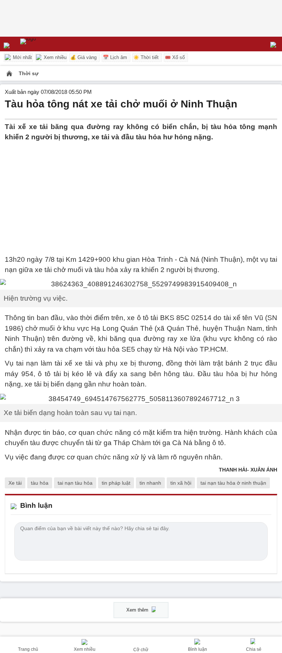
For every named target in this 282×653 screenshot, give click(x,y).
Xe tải (15, 483)
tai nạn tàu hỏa (75, 483)
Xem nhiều (54, 57)
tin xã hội (180, 483)
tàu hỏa (39, 483)
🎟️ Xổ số (175, 57)
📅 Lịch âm (115, 57)
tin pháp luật (116, 483)
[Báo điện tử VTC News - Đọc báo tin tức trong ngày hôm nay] (45, 44)
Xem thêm (138, 610)
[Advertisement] (141, 194)
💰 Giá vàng (83, 57)
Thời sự (29, 73)
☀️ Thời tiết (146, 57)
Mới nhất (21, 57)
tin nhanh (150, 483)
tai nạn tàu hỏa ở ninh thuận (233, 483)
